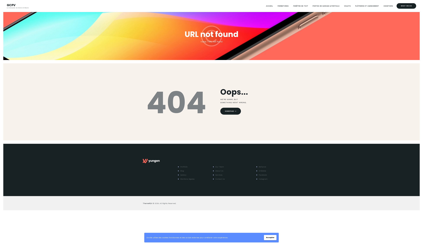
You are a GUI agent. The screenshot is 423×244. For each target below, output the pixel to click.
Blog (182, 171)
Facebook (263, 175)
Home (203, 41)
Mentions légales (187, 179)
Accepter (270, 237)
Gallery (183, 175)
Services (218, 175)
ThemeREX (147, 203)
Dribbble (262, 171)
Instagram (263, 179)
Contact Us (220, 179)
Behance (262, 167)
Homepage (229, 111)
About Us (219, 171)
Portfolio (183, 167)
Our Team (219, 167)
